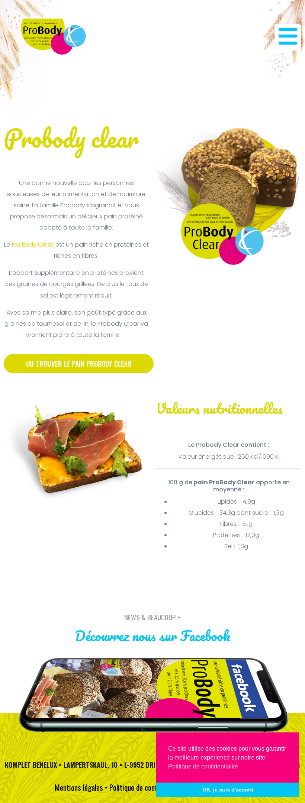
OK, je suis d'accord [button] (227, 790)
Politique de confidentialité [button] (203, 766)
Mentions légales (79, 787)
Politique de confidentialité (147, 787)
